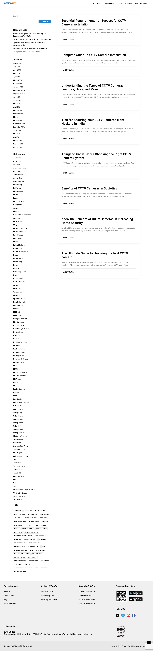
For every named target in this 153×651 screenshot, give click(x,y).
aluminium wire (40, 511)
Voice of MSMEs (10, 603)
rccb (31, 550)
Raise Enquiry (109, 3)
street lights (33, 561)
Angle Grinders (19, 514)
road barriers (40, 550)
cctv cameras (44, 514)
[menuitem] (97, 3)
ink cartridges (39, 536)
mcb (43, 546)
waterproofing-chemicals (23, 568)
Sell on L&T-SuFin (47, 592)
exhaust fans (18, 525)
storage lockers (20, 561)
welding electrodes (41, 568)
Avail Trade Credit (142, 3)
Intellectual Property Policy (140, 646)
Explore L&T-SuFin (125, 3)
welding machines (20, 571)
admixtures (28, 511)
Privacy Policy (126, 646)
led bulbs (42, 539)
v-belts (27, 564)
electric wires (34, 521)
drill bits (43, 518)
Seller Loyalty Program (49, 600)
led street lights (34, 546)
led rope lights (19, 546)
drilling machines (20, 521)
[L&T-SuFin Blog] (10, 3)
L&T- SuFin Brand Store (87, 600)
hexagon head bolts (31, 532)
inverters (17, 539)
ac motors (18, 511)
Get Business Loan (85, 596)
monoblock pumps (20, 550)
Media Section (9, 596)
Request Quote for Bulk (87, 592)
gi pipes (16, 528)
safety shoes (32, 557)
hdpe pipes (18, 532)
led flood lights (20, 543)
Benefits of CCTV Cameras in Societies (89, 188)
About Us (96, 3)
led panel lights (34, 543)
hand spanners (41, 528)
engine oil (45, 521)
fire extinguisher (40, 525)
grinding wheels (27, 528)
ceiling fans (18, 518)
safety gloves (37, 553)
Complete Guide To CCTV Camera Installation (93, 55)
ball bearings (32, 514)
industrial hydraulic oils (23, 536)
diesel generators (31, 518)
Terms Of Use (116, 646)
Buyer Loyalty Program (87, 603)
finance (28, 525)
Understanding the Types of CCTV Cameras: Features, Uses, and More (92, 87)
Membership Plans (47, 596)
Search (15, 16)
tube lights (18, 564)
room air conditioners (22, 553)
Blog (5, 600)
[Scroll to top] (149, 642)
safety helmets (19, 557)
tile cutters (45, 561)
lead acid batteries (30, 539)
